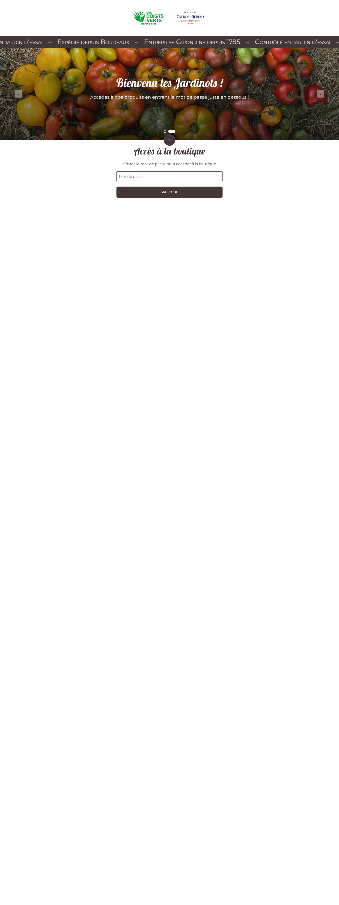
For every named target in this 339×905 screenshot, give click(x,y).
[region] (169, 94)
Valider (170, 192)
